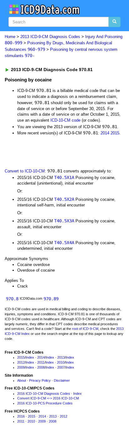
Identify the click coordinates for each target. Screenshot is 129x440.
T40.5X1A (64, 177)
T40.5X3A (64, 220)
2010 (60, 362)
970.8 (12, 298)
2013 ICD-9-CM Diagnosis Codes (50, 36)
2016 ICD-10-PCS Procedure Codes (45, 403)
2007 (61, 367)
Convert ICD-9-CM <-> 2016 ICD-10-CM (48, 398)
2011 (40, 362)
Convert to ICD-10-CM (25, 171)
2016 (21, 416)
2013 (61, 357)
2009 (21, 367)
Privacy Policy (40, 380)
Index (30, 357)
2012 (21, 362)
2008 (41, 367)
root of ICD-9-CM (85, 329)
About (21, 380)
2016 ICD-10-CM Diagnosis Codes (43, 393)
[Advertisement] (50, 151)
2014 (105, 133)
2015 (115, 133)
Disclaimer (62, 380)
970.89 (51, 298)
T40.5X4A (64, 242)
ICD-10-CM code (65, 120)
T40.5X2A (64, 199)
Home (10, 36)
